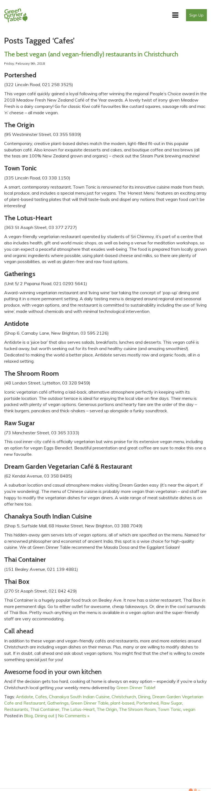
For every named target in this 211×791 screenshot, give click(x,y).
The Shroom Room (137, 709)
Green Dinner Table (90, 703)
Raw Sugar (171, 703)
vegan (189, 709)
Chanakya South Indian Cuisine (79, 696)
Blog (28, 715)
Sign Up (196, 15)
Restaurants (16, 709)
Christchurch (124, 696)
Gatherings (58, 703)
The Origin (107, 709)
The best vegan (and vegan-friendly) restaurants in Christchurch (91, 54)
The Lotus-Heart (78, 709)
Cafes (41, 696)
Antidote (24, 696)
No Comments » (73, 715)
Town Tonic (169, 709)
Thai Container (44, 709)
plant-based (122, 703)
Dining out (44, 715)
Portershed (147, 703)
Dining (144, 696)
